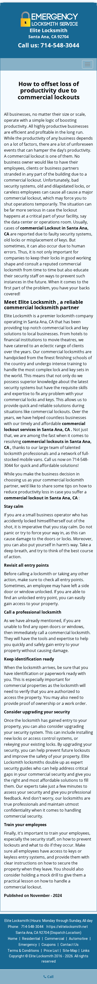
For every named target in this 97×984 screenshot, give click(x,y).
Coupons (49, 945)
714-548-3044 (60, 45)
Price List (51, 951)
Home (12, 939)
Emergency (28, 945)
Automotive (78, 939)
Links (85, 951)
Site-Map (70, 951)
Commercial (54, 939)
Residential (31, 939)
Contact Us (69, 945)
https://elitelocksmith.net (67, 927)
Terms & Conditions (23, 951)
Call (49, 976)
